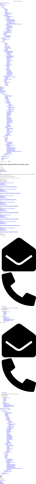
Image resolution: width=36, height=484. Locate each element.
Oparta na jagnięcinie (10, 26)
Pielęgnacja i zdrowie (6, 31)
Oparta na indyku (9, 72)
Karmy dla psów (6, 50)
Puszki (8, 66)
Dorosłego (8, 17)
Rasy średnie (9, 62)
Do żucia (8, 115)
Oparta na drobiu (9, 25)
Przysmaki (5, 81)
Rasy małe (8, 103)
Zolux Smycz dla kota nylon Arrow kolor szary (8, 186)
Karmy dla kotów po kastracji (11, 21)
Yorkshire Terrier (9, 64)
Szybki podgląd (2, 184)
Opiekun (8, 130)
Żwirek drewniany (7, 36)
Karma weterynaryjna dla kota (9, 19)
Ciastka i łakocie (7, 82)
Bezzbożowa (9, 29)
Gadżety (6, 43)
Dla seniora (8, 53)
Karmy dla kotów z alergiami (11, 23)
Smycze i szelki (7, 47)
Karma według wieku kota (9, 16)
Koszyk (5, 313)
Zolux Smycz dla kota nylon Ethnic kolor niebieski (9, 212)
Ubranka (6, 48)
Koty (2, 7)
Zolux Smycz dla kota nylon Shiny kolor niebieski (9, 206)
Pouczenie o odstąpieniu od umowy (8, 320)
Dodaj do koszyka (2, 170)
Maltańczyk (8, 59)
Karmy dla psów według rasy (9, 55)
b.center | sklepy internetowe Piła (4, 408)
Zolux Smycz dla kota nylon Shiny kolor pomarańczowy (10, 193)
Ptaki (4, 40)
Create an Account (2, 480)
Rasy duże (8, 61)
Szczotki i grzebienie (10, 131)
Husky (10, 108)
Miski (6, 11)
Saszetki (8, 67)
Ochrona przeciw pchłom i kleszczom (10, 76)
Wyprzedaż (6, 135)
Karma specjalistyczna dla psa (9, 51)
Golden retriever (9, 58)
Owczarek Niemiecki (10, 60)
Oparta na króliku (9, 73)
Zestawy (8, 68)
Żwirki (4, 34)
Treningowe (7, 85)
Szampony (6, 78)
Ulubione (5, 312)
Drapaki (6, 9)
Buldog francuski (9, 57)
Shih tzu (8, 63)
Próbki (6, 80)
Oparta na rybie (9, 74)
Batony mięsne (9, 112)
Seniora (8, 18)
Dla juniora (8, 462)
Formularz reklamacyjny (7, 318)
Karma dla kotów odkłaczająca (11, 148)
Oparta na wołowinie (10, 75)
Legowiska (6, 44)
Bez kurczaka (9, 69)
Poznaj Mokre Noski (6, 311)
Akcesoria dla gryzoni (7, 39)
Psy (2, 41)
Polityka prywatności (6, 317)
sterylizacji (10, 22)
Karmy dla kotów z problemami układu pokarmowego (14, 151)
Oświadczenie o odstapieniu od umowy (9, 319)
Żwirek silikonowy (8, 37)
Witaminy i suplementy (8, 32)
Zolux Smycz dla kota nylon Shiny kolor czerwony (9, 231)
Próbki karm (5, 33)
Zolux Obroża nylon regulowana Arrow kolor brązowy (10, 225)
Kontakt (5, 400)
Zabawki (6, 14)
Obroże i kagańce (7, 46)
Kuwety (6, 10)
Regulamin (5, 403)
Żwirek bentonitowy (8, 35)
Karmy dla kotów (6, 15)
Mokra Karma (7, 24)
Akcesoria (5, 8)
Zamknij (1, 477)
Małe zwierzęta (4, 38)
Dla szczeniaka (9, 54)
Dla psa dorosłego (9, 52)
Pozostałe (6, 12)
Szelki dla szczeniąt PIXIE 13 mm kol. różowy (8, 199)
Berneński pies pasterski (10, 56)
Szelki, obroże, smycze (10, 128)
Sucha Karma (7, 28)
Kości (6, 83)
